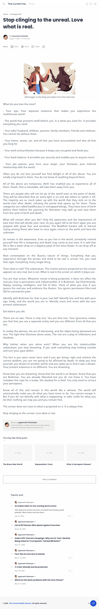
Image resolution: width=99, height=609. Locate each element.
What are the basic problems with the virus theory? (39, 580)
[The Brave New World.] (17, 452)
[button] (87, 4)
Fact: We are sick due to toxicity (30, 554)
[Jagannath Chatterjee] (20, 36)
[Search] (91, 4)
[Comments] (70, 516)
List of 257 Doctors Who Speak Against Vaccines (37, 525)
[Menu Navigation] (4, 4)
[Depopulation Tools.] (49, 452)
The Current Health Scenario (18, 3)
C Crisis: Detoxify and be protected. (31, 567)
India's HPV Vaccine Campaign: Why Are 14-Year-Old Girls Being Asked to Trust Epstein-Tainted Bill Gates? (42, 539)
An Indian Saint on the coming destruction (35, 506)
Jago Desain (64, 603)
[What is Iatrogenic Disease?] (81, 452)
